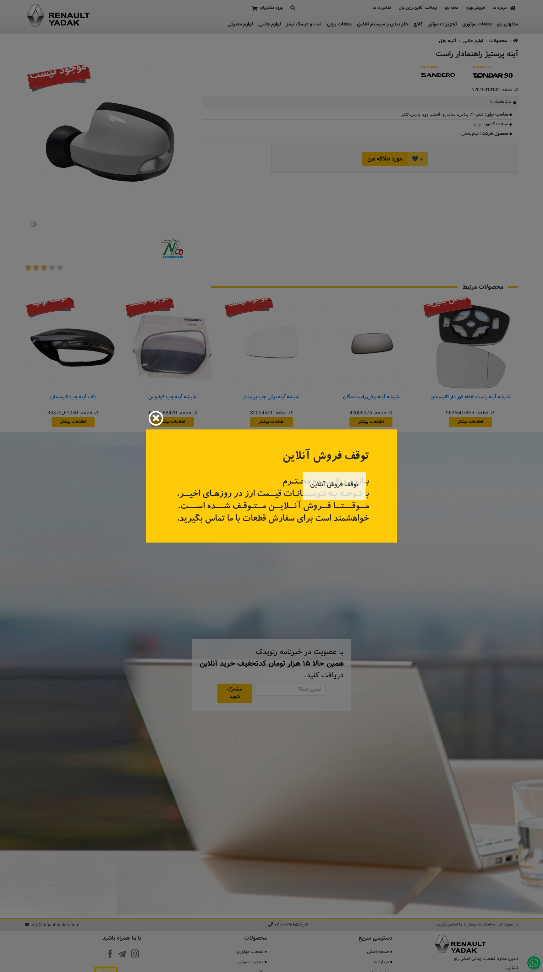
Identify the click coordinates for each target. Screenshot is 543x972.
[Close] (156, 418)
